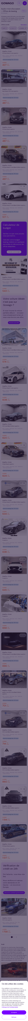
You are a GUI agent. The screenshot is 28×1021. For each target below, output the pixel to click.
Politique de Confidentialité (10, 1007)
